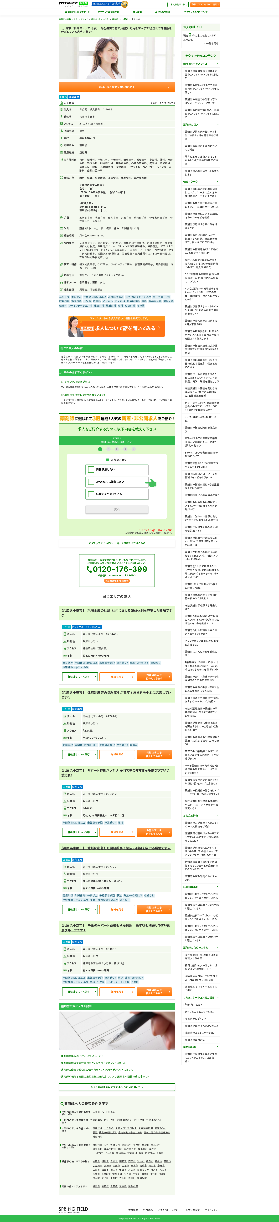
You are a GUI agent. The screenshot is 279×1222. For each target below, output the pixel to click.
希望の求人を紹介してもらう (154, 676)
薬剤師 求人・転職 (100, 19)
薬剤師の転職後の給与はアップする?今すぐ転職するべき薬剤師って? (201, 506)
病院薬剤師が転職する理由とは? (201, 607)
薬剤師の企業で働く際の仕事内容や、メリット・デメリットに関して (202, 114)
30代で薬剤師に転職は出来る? (200, 418)
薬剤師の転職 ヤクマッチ (77, 12)
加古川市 (97, 1165)
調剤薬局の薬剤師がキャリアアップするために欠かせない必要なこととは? (202, 837)
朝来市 (154, 1169)
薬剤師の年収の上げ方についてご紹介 (201, 148)
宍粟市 (163, 1169)
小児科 (136, 1144)
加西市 (105, 1169)
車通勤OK (160, 1128)
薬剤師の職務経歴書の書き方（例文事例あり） (201, 322)
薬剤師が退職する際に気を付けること (201, 226)
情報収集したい (105, 469)
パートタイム (108, 1111)
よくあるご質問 (162, 12)
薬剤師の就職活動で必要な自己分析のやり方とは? (201, 596)
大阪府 (114, 1186)
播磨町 (145, 1173)
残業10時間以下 (108, 1132)
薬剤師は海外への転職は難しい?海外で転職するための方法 (201, 518)
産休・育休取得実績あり (157, 1132)
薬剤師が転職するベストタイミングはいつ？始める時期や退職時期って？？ (202, 310)
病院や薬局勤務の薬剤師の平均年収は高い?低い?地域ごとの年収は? (201, 712)
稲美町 (136, 1173)
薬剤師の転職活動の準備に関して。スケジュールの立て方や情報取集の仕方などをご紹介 (201, 192)
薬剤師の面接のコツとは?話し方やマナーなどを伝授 (201, 215)
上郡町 (114, 1178)
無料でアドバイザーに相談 (204, 4)
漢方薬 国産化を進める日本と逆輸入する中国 (201, 956)
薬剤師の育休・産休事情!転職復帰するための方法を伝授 (202, 678)
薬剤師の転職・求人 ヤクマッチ (73, 19)
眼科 (120, 1148)
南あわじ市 (143, 1169)
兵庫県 (115, 19)
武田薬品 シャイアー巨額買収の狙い (201, 988)
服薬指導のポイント (195, 1018)
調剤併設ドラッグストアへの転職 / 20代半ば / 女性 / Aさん (201, 896)
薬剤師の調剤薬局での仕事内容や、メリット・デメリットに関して (202, 74)
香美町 (132, 1178)
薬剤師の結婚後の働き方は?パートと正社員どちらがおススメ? (202, 792)
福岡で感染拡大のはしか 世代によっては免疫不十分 (201, 967)
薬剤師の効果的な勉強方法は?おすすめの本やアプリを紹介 (202, 699)
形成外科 (150, 1153)
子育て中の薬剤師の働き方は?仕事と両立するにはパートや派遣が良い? (202, 755)
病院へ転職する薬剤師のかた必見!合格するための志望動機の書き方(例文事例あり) (201, 264)
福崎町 (163, 1173)
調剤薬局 (97, 1120)
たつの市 (106, 1173)
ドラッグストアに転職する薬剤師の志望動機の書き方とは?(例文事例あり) (201, 442)
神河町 (96, 1178)
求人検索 (137, 12)
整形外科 (143, 1148)
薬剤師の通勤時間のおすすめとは (201, 878)
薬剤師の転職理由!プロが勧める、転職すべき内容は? (201, 251)
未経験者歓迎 (146, 1128)
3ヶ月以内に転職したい (110, 481)
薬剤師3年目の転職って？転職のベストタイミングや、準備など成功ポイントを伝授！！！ (202, 620)
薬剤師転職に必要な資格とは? (202, 495)
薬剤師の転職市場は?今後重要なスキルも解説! (202, 486)
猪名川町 (117, 1173)
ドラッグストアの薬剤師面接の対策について (201, 454)
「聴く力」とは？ (193, 1004)
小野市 (125, 19)
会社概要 (133, 1209)
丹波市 (132, 1169)
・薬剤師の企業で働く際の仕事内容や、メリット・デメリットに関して (96, 1069)
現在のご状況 (119, 459)
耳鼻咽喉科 (110, 1148)
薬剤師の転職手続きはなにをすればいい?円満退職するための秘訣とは (201, 541)
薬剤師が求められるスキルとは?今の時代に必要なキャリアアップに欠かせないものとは (201, 851)
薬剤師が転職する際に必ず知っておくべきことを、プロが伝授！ (202, 1058)
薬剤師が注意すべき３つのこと (201, 1025)
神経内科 (121, 1153)
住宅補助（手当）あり (130, 1132)
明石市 (123, 1161)
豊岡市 (167, 1161)
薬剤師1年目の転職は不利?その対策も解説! (201, 586)
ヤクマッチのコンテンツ (195, 12)
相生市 (158, 1161)
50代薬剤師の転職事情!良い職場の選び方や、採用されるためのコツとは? (202, 278)
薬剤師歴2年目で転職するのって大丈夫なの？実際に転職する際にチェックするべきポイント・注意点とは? (202, 572)
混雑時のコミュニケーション (200, 1032)
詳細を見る (117, 676)
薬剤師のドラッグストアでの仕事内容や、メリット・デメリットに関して (202, 89)
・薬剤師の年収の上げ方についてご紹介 (82, 1055)
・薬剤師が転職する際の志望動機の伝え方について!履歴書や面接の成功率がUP (104, 1076)
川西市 (152, 1165)
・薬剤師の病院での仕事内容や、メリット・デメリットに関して (93, 1062)
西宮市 (132, 1161)
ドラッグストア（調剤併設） (118, 1120)
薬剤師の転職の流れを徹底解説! (201, 429)
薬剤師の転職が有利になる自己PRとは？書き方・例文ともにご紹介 (201, 363)
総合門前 (97, 1136)
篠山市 (114, 1169)
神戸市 (96, 1161)
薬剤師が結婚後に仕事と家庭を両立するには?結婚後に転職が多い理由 (201, 726)
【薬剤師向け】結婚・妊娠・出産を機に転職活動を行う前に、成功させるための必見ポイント (201, 666)
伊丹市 (149, 1161)
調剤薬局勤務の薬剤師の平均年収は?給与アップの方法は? (201, 781)
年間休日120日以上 (126, 1128)
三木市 (134, 1165)
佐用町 (123, 1178)
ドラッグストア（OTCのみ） (147, 1120)
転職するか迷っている (109, 494)
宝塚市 (125, 1165)
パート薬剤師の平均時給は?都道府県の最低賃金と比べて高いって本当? (202, 769)
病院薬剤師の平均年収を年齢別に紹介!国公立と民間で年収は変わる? (201, 805)
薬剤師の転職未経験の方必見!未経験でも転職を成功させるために (202, 349)
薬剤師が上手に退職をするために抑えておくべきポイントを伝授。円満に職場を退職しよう (202, 378)
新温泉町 (142, 1178)
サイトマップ (211, 1209)
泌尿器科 (156, 1144)
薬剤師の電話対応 (195, 1039)
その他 (159, 1153)
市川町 (154, 1173)
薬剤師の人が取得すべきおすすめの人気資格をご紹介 (202, 824)
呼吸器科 (115, 1144)
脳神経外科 (130, 1148)
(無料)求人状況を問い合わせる (117, 87)
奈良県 (123, 1186)
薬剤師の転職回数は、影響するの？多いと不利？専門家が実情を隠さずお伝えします (202, 335)
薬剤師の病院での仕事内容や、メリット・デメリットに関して (202, 101)
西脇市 (116, 1165)
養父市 (123, 1169)
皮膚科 (145, 1144)
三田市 (96, 1169)
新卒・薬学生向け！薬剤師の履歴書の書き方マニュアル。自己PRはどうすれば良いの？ (202, 406)
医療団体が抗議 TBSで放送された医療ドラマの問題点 (201, 978)
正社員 (96, 1111)
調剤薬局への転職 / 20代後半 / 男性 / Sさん (202, 938)
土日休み (109, 1128)
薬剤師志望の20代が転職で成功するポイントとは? (201, 465)
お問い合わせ (193, 1209)
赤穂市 (107, 1165)
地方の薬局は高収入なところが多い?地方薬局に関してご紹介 (201, 160)
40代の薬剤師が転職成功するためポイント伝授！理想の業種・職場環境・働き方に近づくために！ (202, 294)
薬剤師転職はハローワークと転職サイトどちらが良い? (201, 475)
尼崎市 (114, 1161)
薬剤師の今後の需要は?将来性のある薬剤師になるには (202, 689)
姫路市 (105, 1161)
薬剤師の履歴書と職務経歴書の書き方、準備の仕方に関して (202, 205)
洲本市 (141, 1161)
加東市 (96, 1173)
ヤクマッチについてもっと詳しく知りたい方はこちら (116, 543)
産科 (141, 1153)
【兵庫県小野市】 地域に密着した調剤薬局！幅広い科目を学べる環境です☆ (116, 848)
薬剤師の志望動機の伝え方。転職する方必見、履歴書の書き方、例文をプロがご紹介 (201, 239)
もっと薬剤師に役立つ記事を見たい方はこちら (117, 1086)
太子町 (105, 1178)
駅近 (95, 1132)
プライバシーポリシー (169, 1209)
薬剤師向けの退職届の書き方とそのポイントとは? (201, 632)
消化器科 (97, 1148)
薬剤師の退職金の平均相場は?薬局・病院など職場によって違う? (202, 741)
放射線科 (132, 1153)
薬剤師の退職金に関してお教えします (202, 172)
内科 (106, 1144)
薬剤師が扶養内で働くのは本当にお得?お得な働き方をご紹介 (201, 135)
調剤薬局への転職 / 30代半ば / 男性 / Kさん (202, 906)
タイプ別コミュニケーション (200, 1011)
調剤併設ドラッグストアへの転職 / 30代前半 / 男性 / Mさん (201, 928)
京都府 (105, 1186)
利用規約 (148, 1209)
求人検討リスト (177, 4)
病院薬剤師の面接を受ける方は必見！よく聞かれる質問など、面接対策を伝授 (201, 392)
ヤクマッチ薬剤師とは (108, 12)
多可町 (127, 1173)
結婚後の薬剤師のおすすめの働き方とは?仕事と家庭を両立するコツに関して (201, 865)
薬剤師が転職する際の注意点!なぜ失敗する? (201, 529)
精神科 (153, 1148)
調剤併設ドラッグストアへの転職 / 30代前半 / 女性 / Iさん (201, 917)
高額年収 (97, 1128)
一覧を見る (212, 43)
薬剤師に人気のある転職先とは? (201, 653)
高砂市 (143, 1165)
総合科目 (97, 1144)
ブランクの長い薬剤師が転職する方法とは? (202, 642)
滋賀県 (96, 1186)
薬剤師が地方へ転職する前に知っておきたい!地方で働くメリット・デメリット (201, 555)
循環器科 (127, 1144)
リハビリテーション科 (103, 1153)
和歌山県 (133, 1186)
